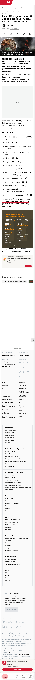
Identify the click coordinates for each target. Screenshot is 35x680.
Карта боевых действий (12, 454)
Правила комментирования (24, 392)
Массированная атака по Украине (15, 461)
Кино (7, 517)
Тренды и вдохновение (12, 564)
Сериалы (8, 529)
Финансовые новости (12, 503)
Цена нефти (9, 498)
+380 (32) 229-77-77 (13, 652)
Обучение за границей (12, 550)
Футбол (7, 575)
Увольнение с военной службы (14, 475)
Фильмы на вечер (10, 524)
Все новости (9, 428)
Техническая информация (22, 396)
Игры (20, 416)
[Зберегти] (30, 33)
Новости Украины (14, 8)
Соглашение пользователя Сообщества (23, 387)
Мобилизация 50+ (10, 477)
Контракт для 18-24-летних (13, 482)
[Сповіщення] (33, 2)
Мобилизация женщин (12, 480)
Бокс (6, 573)
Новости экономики (12, 496)
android (7, 621)
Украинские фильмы (11, 522)
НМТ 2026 (8, 545)
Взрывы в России (10, 464)
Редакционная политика (6, 389)
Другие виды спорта (11, 583)
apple (20, 621)
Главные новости (10, 430)
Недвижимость (10, 557)
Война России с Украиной (14, 449)
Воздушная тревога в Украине (14, 459)
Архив (20, 410)
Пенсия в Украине (10, 511)
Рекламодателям (7, 399)
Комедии (8, 527)
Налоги (7, 508)
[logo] (8, 2)
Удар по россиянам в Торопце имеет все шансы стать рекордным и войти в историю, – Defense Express (16, 202)
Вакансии (21, 402)
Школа (7, 543)
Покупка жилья (10, 561)
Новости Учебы (10, 536)
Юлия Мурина (10, 25)
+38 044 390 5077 (24, 355)
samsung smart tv (20, 626)
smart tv (7, 626)
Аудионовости (9, 440)
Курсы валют (9, 501)
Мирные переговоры (11, 456)
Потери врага (9, 466)
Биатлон (7, 580)
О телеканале (6, 393)
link (19, 362)
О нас (3, 382)
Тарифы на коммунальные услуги (15, 506)
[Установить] (17, 666)
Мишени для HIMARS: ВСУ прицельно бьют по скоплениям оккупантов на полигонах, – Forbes (17, 124)
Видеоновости (9, 437)
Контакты (21, 399)
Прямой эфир (9, 435)
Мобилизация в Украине (14, 473)
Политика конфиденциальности (8, 406)
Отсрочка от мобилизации (13, 485)
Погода (7, 442)
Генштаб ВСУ (14, 29)
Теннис (7, 578)
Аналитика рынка (10, 559)
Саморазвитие (9, 548)
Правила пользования (8, 402)
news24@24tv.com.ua (8, 355)
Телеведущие (6, 396)
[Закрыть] (31, 662)
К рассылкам (11, 609)
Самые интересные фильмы (13, 519)
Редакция (5, 385)
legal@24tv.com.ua (24, 654)
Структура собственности (23, 406)
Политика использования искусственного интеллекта (6, 411)
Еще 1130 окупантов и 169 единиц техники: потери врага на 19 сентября (27, 8)
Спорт (7, 570)
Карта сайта (22, 413)
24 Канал (4, 8)
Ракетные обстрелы (11, 451)
